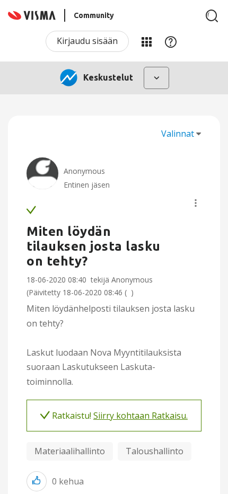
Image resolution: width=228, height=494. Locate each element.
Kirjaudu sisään (87, 41)
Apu (171, 41)
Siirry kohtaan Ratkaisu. (140, 415)
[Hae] (212, 16)
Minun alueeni (146, 41)
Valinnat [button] (177, 133)
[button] (195, 203)
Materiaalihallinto (69, 451)
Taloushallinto (154, 451)
